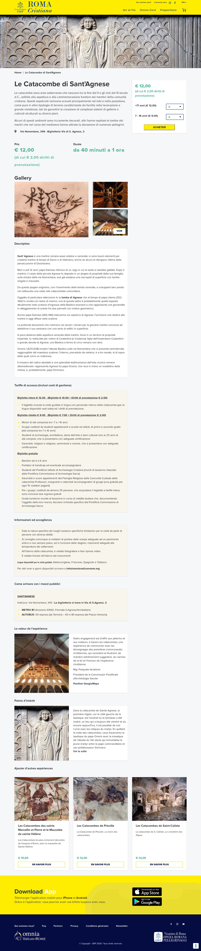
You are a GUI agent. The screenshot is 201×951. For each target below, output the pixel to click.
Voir (119, 230)
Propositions (168, 10)
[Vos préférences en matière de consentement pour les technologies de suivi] (196, 946)
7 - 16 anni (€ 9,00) (146, 115)
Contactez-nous (160, 2)
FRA (184, 2)
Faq (44, 926)
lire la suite (80, 751)
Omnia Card (148, 10)
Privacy (74, 926)
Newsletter (122, 926)
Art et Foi (129, 10)
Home (17, 72)
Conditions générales (97, 926)
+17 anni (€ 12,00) (145, 105)
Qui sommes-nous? (143, 2)
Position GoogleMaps (86, 683)
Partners (58, 926)
